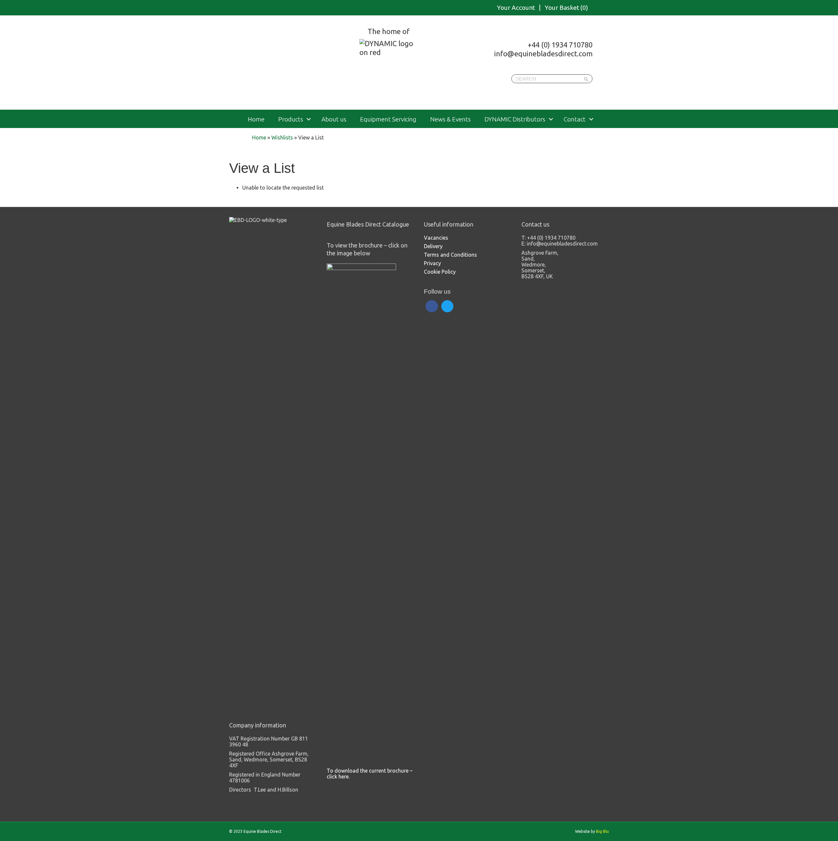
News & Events (450, 119)
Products (290, 119)
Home (256, 119)
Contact (575, 119)
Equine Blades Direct (297, 63)
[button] (308, 119)
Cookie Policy (440, 272)
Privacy (432, 263)
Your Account (516, 8)
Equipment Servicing (388, 119)
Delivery (433, 246)
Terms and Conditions (450, 255)
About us (333, 119)
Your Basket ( (566, 8)
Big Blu (602, 831)
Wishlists (282, 137)
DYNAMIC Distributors (514, 119)
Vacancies (436, 238)
